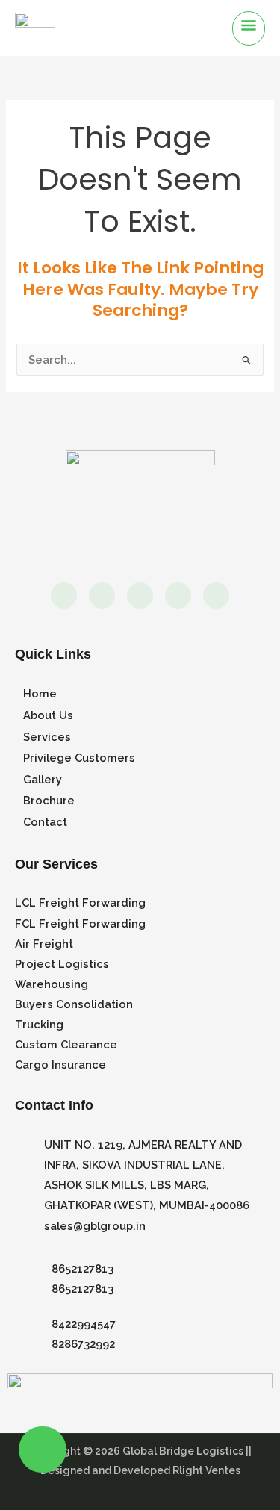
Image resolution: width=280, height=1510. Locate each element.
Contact (45, 821)
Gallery (42, 779)
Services (47, 736)
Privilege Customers (79, 757)
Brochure (49, 800)
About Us (48, 715)
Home (40, 693)
